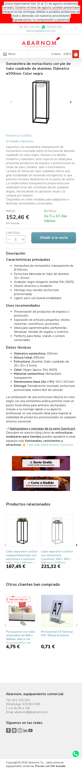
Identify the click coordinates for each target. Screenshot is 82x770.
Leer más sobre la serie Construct (50, 445)
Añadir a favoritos (21, 141)
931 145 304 (31, 27)
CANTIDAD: (13, 233)
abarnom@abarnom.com (41, 31)
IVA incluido (13, 223)
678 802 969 (54, 27)
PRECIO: (11, 211)
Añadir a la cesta (54, 237)
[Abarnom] (41, 42)
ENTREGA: (50, 211)
